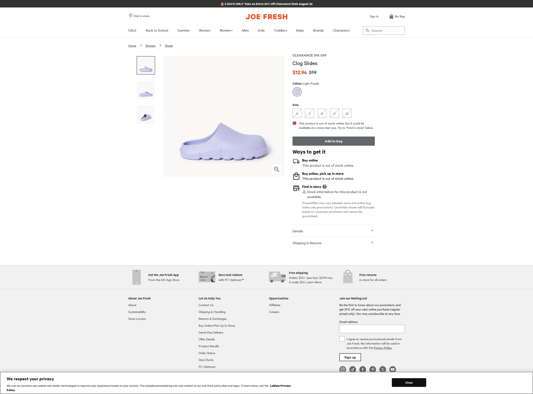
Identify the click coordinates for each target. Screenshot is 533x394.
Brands (318, 30)
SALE (132, 30)
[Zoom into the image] (276, 169)
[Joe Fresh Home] (266, 16)
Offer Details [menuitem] (207, 339)
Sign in (374, 16)
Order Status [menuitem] (207, 353)
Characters (341, 30)
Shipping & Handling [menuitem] (212, 312)
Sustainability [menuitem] (137, 312)
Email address (348, 322)
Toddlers (280, 30)
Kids (261, 30)
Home (132, 45)
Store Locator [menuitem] (137, 318)
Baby (300, 30)
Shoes (169, 45)
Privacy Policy (383, 348)
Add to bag (333, 141)
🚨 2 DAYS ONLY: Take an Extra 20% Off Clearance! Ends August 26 (266, 3)
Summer (183, 30)
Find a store (141, 16)
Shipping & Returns (307, 242)
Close (409, 382)
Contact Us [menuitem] (206, 305)
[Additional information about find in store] (324, 186)
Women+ (226, 30)
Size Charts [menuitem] (206, 360)
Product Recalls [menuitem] (209, 346)
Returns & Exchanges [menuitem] (213, 318)
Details (298, 231)
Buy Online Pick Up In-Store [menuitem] (217, 325)
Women (204, 30)
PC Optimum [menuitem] (207, 366)
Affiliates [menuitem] (274, 305)
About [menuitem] (132, 305)
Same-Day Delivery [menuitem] (211, 332)
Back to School (157, 30)
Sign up (350, 357)
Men (245, 30)
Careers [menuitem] (274, 312)
